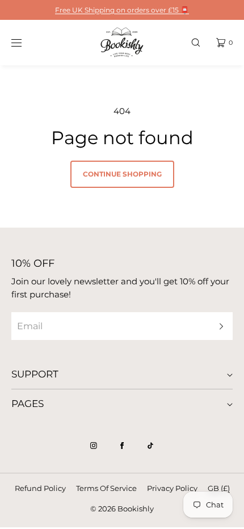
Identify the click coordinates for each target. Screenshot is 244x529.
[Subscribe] (218, 326)
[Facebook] (122, 445)
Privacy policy (172, 488)
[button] (196, 42)
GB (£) (219, 488)
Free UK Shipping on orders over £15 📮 (122, 10)
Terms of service (106, 488)
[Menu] (25, 42)
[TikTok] (150, 445)
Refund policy (40, 488)
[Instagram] (93, 445)
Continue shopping (122, 174)
